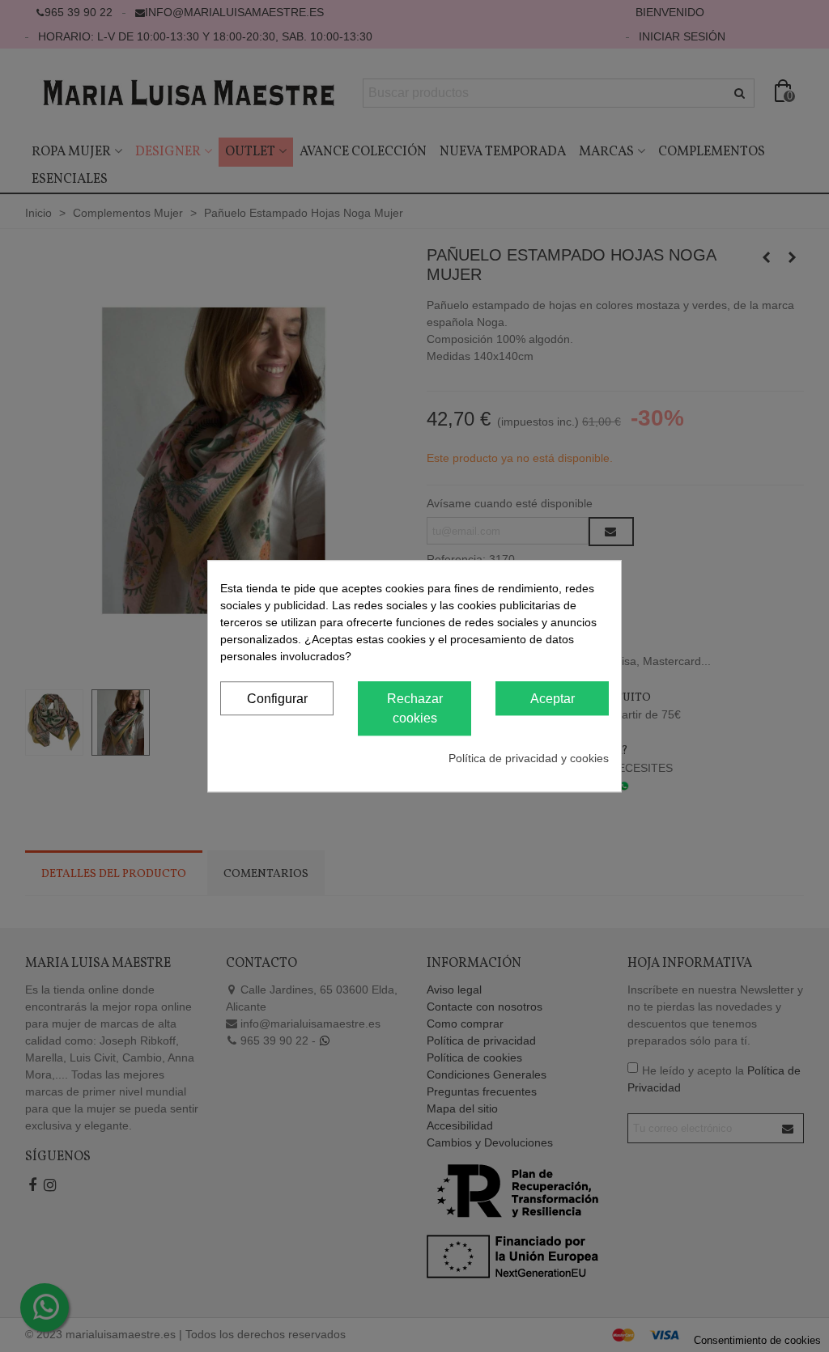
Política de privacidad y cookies (529, 758)
